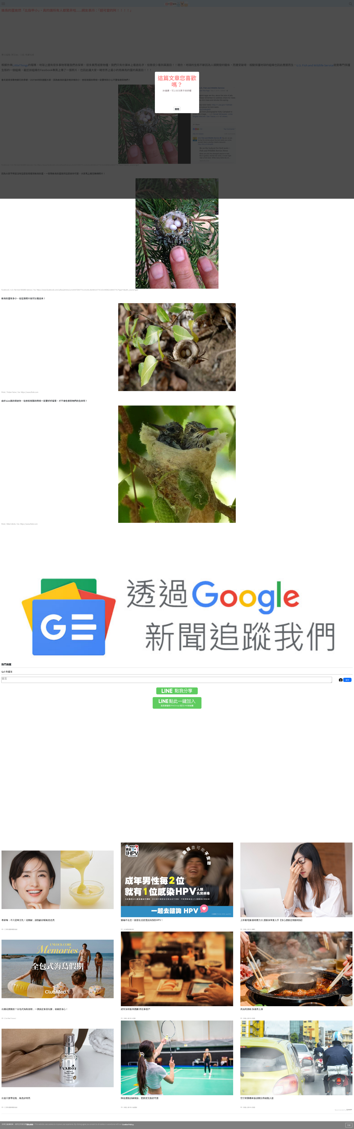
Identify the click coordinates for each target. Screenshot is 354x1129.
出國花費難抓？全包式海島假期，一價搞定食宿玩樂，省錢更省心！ (35, 1009)
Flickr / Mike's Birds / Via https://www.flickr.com (19, 524)
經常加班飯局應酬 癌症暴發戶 (135, 1009)
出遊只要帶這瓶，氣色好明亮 (16, 1098)
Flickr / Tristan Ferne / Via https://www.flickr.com (19, 392)
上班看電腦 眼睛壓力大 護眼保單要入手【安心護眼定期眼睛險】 (271, 920)
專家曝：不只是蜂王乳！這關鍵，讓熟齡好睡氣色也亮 (28, 920)
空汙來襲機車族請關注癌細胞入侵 (257, 1098)
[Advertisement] (177, 550)
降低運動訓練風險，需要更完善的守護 (139, 1098)
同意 (349, 1125)
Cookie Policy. (128, 1124)
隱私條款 (30, 1124)
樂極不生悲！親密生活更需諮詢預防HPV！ (142, 920)
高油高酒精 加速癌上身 (251, 1009)
